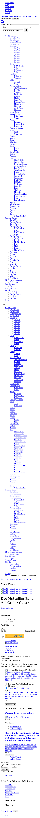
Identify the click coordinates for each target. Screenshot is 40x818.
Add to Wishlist (10, 641)
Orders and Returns (12, 793)
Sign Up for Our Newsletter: (11, 765)
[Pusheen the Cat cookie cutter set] (17, 672)
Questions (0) (10, 653)
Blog (7, 5)
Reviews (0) (9, 651)
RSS (7, 797)
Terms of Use (10, 789)
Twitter (7, 777)
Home (7, 574)
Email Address (10, 801)
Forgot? (10, 811)
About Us (8, 785)
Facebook (8, 775)
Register (4, 811)
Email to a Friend (7, 608)
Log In (7, 13)
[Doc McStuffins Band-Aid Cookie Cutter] (16, 579)
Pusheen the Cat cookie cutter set (19, 688)
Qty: (2, 631)
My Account (9, 3)
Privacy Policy (10, 787)
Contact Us (9, 795)
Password (9, 805)
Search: (5, 27)
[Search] (2, 22)
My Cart (8, 9)
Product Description (12, 647)
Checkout (8, 11)
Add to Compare (12, 643)
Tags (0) (8, 649)
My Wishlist (9, 7)
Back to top (5, 815)
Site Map (8, 791)
